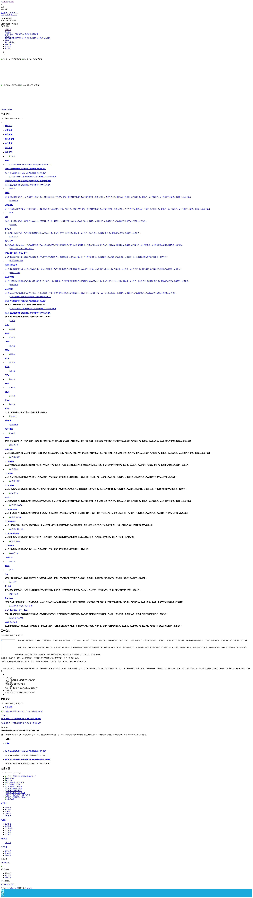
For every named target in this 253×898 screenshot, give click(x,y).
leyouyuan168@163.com (9, 15)
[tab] (128, 125)
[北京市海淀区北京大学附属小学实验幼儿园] (20, 776)
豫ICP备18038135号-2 (8, 884)
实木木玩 (8, 834)
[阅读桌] (12, 346)
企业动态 (8, 843)
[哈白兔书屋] (9, 778)
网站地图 (8, 851)
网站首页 (8, 30)
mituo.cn (29, 888)
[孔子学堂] (9, 780)
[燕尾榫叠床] (13, 425)
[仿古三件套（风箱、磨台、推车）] (21, 249)
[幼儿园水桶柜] (14, 481)
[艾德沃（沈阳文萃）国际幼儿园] (16, 797)
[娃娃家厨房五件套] (16, 261)
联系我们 (8, 811)
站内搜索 (8, 855)
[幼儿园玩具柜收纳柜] (17, 529)
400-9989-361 (5, 862)
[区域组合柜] (13, 201)
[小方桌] (12, 396)
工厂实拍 (8, 809)
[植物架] (12, 189)
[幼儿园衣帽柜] (14, 273)
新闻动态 (4, 838)
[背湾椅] (12, 337)
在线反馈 (8, 816)
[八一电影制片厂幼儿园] (13, 786)
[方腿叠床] (13, 416)
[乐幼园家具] (126, 2)
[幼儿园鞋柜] (13, 285)
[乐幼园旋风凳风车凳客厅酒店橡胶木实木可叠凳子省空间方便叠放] (32, 177)
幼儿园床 (8, 830)
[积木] (11, 213)
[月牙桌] (12, 371)
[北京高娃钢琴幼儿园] (13, 784)
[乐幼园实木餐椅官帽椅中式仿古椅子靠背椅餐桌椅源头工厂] (30, 164)
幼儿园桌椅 (9, 828)
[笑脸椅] (12, 329)
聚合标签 (8, 853)
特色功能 (4, 847)
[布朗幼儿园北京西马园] (13, 791)
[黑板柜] (12, 561)
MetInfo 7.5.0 (13, 888)
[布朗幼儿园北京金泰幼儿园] (15, 793)
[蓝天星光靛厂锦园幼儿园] (14, 782)
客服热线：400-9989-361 (9, 13)
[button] (4, 109)
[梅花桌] (12, 362)
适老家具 (8, 824)
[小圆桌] (12, 388)
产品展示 (4, 820)
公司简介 (8, 807)
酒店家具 (8, 826)
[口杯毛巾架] (13, 553)
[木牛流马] (13, 225)
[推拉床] (12, 404)
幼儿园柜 (8, 832)
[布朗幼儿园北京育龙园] (13, 789)
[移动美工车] (13, 493)
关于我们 (4, 803)
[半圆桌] (12, 379)
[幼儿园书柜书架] (15, 517)
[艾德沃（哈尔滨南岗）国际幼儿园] (17, 795)
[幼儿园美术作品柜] (16, 505)
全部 (6, 38)
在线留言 (8, 813)
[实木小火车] (13, 237)
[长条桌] (12, 156)
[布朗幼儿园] (9, 799)
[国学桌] (12, 354)
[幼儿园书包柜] (14, 541)
